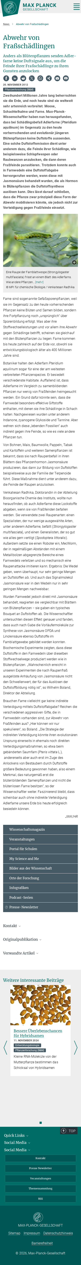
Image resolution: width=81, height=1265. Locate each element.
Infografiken (19, 888)
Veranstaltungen (22, 839)
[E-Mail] (57, 78)
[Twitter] (32, 78)
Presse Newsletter (40, 1168)
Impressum (32, 1233)
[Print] (66, 78)
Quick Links (15, 1135)
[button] (74, 263)
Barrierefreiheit (42, 1243)
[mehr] (39, 282)
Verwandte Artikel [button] (19, 953)
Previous (5, 1048)
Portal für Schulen (23, 849)
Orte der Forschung (24, 878)
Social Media (15, 1143)
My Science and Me (24, 859)
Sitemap (14, 1233)
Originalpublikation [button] (21, 939)
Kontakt (40, 1158)
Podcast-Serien (21, 898)
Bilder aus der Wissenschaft (30, 868)
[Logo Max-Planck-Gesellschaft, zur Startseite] (35, 8)
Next (75, 1048)
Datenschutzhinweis (58, 1233)
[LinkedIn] (15, 78)
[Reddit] (23, 78)
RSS (40, 1198)
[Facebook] (6, 78)
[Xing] (49, 78)
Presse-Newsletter (23, 907)
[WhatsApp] (40, 78)
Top (72, 1131)
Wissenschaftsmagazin (27, 830)
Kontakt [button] (10, 926)
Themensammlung (40, 1188)
